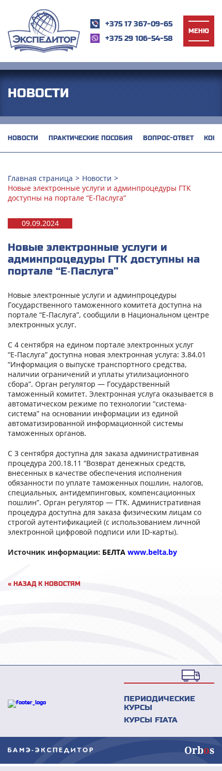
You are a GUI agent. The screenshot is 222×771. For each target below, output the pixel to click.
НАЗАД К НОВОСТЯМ (44, 583)
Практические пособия (91, 138)
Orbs (199, 750)
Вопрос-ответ (168, 138)
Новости (23, 138)
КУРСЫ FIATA (151, 719)
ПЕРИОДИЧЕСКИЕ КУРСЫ (159, 703)
